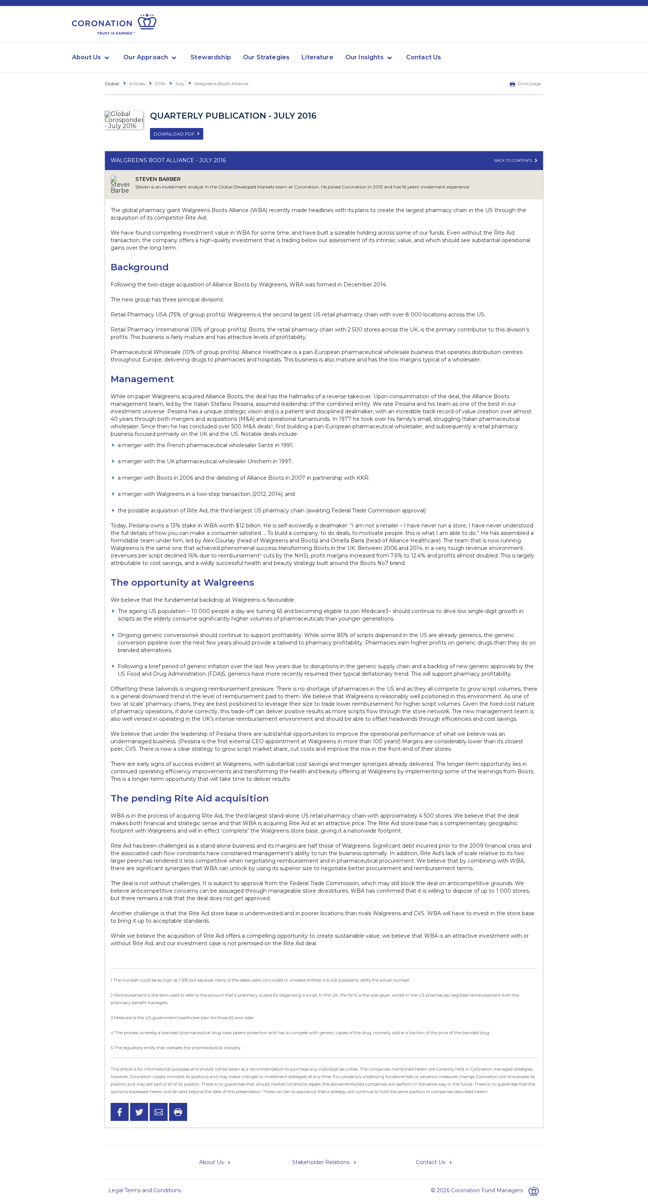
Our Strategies (266, 57)
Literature (317, 57)
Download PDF (174, 134)
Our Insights (364, 57)
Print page (529, 83)
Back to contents (513, 160)
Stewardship (210, 57)
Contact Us (423, 57)
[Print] (178, 1112)
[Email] (159, 1112)
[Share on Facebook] (120, 1112)
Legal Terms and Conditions (144, 1190)
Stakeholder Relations (321, 1162)
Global (112, 83)
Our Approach (145, 57)
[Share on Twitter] (139, 1112)
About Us (86, 57)
